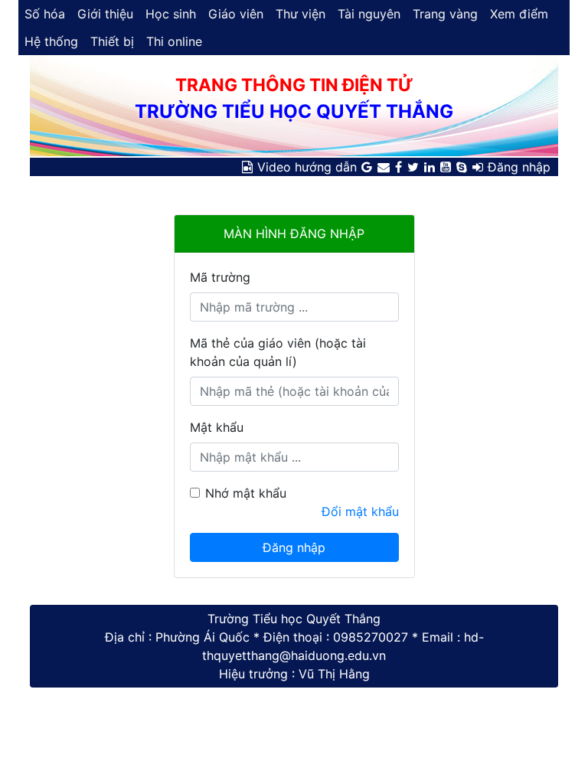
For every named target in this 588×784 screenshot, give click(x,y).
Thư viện (300, 13)
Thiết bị (112, 41)
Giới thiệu (105, 13)
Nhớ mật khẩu (245, 493)
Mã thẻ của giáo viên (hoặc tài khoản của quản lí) (278, 352)
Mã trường (220, 277)
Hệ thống (51, 41)
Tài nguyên (369, 13)
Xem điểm (519, 13)
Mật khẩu (216, 427)
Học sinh (170, 13)
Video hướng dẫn (307, 167)
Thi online (174, 41)
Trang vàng (445, 13)
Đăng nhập (519, 167)
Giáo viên (235, 13)
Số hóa (44, 13)
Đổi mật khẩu (360, 511)
